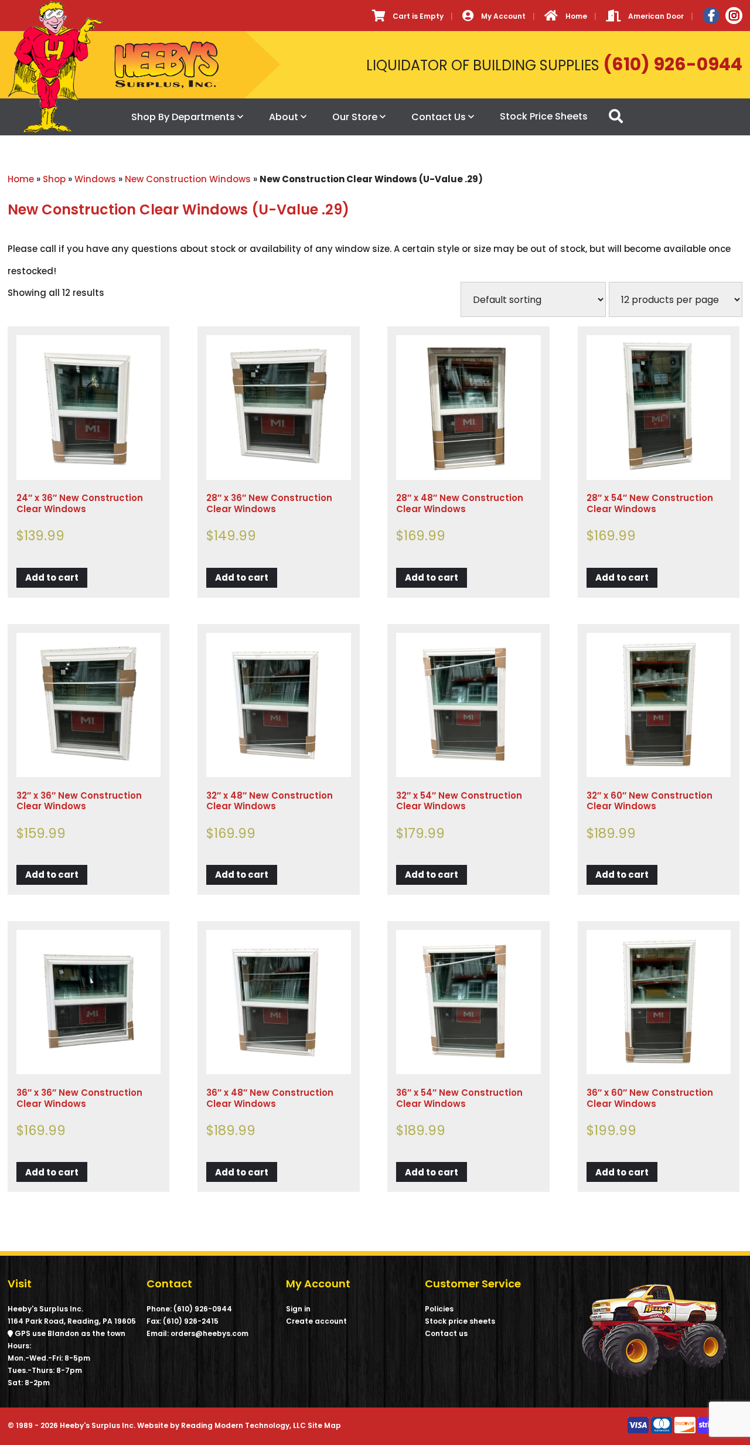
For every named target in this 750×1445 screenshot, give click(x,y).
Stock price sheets (460, 1321)
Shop (54, 179)
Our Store (354, 117)
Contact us (446, 1333)
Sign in (298, 1309)
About (283, 117)
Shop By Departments (183, 117)
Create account (316, 1321)
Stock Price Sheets (544, 116)
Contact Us (438, 117)
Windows (95, 179)
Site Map (324, 1425)
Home (21, 179)
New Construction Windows (188, 179)
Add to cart (52, 577)
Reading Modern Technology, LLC (243, 1425)
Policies (439, 1309)
